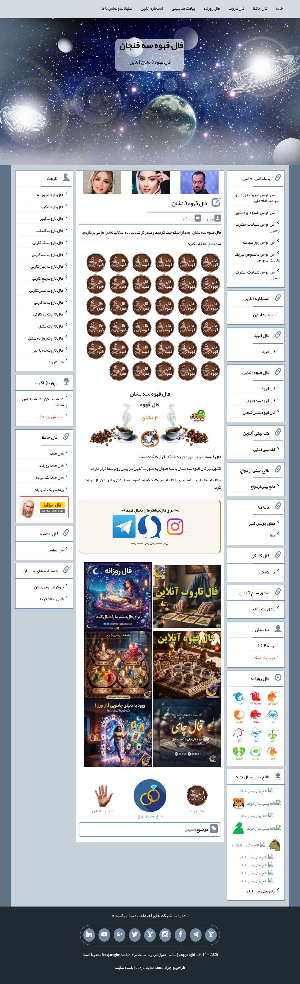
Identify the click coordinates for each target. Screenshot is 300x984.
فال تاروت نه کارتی (49, 302)
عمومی (190, 829)
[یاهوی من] (211, 935)
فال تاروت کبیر (52, 206)
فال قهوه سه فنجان (151, 45)
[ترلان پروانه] (151, 184)
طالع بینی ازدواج (262, 486)
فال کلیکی (267, 572)
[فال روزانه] (118, 598)
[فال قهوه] (187, 666)
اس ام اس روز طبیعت (259, 242)
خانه (279, 8)
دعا (272, 535)
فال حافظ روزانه (51, 465)
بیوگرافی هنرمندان (49, 587)
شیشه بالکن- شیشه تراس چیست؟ (45, 402)
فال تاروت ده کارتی (48, 314)
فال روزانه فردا (52, 599)
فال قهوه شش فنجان (259, 412)
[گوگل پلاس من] (119, 935)
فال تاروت (236, 8)
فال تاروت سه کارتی (48, 254)
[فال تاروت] (187, 598)
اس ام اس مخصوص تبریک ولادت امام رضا (257, 257)
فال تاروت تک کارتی (48, 242)
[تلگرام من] (196, 935)
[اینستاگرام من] (165, 935)
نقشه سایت (124, 967)
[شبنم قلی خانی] (102, 184)
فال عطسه (55, 550)
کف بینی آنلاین (264, 449)
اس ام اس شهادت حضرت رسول (257, 227)
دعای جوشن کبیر (262, 523)
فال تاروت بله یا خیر (48, 350)
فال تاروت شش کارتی (46, 290)
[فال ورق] (118, 734)
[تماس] (150, 935)
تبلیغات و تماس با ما (117, 8)
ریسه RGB (266, 646)
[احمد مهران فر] (199, 184)
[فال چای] (187, 734)
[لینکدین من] (89, 935)
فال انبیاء (268, 351)
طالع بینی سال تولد (260, 891)
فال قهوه (268, 388)
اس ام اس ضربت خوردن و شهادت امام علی (257, 197)
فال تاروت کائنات (50, 230)
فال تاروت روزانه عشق (46, 338)
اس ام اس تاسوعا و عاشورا (254, 212)
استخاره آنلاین (152, 8)
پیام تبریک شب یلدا (48, 489)
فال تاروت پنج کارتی (48, 278)
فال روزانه (212, 8)
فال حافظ (260, 8)
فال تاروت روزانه (50, 194)
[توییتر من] (135, 935)
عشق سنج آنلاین (262, 609)
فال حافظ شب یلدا (50, 477)
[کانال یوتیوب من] (104, 935)
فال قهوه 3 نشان (189, 203)
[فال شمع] (118, 666)
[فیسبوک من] (180, 935)
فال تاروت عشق (51, 326)
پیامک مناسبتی (183, 8)
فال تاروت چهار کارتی (47, 266)
